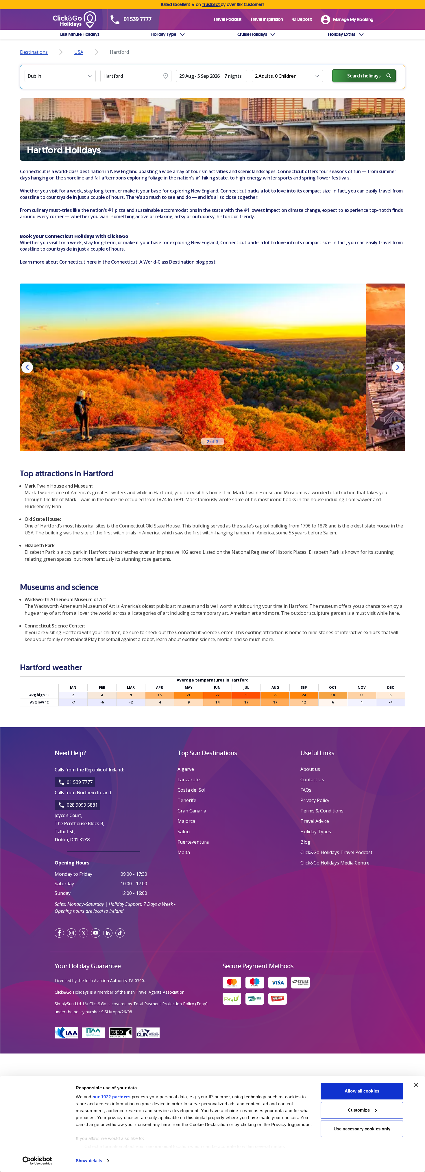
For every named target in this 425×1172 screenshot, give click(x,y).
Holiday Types (315, 831)
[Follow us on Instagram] (71, 933)
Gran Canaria (192, 811)
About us (310, 769)
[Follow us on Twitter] (83, 933)
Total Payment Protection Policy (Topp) (170, 1003)
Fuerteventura (193, 842)
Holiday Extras (341, 34)
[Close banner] (416, 1085)
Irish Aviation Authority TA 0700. (115, 980)
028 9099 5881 (82, 805)
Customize (359, 1110)
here (91, 262)
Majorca (186, 821)
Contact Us (312, 779)
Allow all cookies (362, 1090)
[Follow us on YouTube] (95, 933)
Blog (305, 842)
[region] (212, 367)
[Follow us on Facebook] (59, 933)
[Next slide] (398, 367)
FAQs (305, 790)
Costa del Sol (191, 790)
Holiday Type (163, 34)
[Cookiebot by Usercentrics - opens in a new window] (37, 1160)
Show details (89, 1160)
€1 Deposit (302, 19)
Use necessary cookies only (362, 1128)
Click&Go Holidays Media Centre (334, 863)
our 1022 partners (112, 1096)
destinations (34, 52)
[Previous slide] (27, 367)
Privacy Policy (314, 800)
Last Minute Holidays (79, 34)
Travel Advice (314, 821)
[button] (60, 76)
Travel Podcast (227, 19)
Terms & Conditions (321, 811)
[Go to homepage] (81, 19)
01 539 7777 (80, 782)
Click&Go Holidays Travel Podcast (336, 852)
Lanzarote (189, 779)
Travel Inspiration (266, 19)
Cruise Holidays (252, 34)
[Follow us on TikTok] (120, 933)
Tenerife (187, 800)
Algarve (186, 769)
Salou (184, 831)
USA (78, 52)
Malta (184, 852)
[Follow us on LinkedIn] (107, 933)
